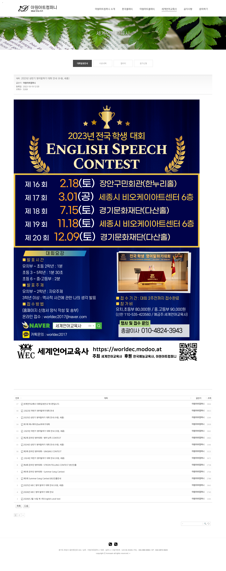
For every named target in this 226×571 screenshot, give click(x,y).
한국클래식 (127, 9)
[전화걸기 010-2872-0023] (115, 545)
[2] (26, 506)
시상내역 (102, 63)
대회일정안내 (82, 63)
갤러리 (123, 63)
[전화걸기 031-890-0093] (110, 545)
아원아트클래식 (147, 9)
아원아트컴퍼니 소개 (105, 9)
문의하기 (203, 9)
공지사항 (188, 9)
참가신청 (143, 63)
